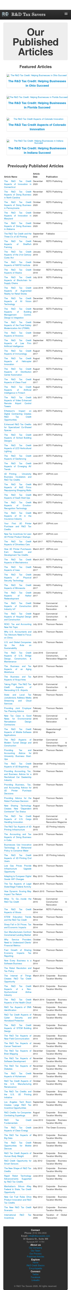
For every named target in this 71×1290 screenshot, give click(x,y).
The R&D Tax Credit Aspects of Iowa (17, 568)
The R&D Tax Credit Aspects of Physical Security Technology (17, 577)
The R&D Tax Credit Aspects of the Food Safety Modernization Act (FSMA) (17, 325)
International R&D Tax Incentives (17, 1216)
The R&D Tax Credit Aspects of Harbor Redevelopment (17, 595)
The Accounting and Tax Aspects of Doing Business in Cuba (17, 837)
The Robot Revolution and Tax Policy (17, 969)
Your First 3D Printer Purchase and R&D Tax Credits (17, 526)
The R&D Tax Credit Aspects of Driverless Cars (17, 543)
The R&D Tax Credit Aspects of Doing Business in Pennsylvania (17, 205)
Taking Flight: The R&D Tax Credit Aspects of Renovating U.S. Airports (17, 687)
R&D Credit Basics (36, 1265)
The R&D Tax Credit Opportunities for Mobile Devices (17, 1145)
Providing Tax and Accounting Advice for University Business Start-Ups (17, 755)
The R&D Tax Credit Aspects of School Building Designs (17, 437)
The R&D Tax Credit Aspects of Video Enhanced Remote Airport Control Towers (17, 402)
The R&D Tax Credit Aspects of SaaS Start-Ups (17, 496)
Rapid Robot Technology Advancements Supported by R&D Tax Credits (17, 1178)
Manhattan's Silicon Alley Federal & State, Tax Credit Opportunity (17, 1189)
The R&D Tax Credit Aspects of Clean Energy (17, 1129)
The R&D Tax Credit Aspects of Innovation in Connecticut (17, 184)
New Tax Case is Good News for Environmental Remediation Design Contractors (17, 720)
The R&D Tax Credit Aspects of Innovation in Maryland (17, 215)
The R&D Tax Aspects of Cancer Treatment (17, 1045)
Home (35, 1262)
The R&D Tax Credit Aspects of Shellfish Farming (17, 244)
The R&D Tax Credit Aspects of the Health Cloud (17, 1001)
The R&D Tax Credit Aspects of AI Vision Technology (17, 301)
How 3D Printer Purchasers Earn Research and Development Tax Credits (17, 551)
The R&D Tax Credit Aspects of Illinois (17, 911)
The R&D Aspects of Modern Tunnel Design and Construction (17, 742)
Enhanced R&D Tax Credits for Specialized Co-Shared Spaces (17, 427)
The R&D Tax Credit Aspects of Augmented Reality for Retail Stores (17, 290)
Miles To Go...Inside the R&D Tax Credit (17, 900)
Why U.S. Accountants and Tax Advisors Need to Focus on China (17, 634)
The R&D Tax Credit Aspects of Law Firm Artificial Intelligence (17, 343)
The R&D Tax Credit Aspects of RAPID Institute (17, 264)
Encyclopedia (35, 1268)
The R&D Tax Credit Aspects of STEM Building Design (17, 1028)
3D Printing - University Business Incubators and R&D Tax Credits (17, 476)
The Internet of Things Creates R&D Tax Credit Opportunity (17, 978)
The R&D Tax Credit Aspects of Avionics (17, 334)
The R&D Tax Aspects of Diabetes (17, 1067)
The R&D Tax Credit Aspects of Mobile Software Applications (17, 732)
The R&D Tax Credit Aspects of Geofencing (17, 457)
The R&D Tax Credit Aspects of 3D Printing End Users (17, 858)
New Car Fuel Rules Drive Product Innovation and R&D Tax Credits (17, 1199)
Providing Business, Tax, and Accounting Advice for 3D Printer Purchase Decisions (17, 789)
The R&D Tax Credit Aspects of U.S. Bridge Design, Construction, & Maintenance (17, 657)
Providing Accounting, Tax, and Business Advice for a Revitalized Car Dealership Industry (17, 776)
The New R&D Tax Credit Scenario (17, 1209)
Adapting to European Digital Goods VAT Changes (17, 878)
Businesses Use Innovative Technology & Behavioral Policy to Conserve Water (17, 847)
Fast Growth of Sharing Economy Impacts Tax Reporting (17, 952)
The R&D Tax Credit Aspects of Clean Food (17, 381)
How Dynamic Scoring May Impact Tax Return (17, 893)
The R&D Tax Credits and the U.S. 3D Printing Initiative (17, 1094)
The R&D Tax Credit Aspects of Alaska (17, 271)
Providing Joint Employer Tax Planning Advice (17, 710)
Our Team (35, 1250)
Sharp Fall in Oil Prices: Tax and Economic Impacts (17, 926)
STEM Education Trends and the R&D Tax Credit (17, 918)
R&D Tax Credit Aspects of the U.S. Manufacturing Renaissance (17, 1083)
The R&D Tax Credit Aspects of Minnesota (17, 586)
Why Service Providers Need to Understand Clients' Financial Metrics (17, 942)
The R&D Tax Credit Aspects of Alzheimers (17, 1075)
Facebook (35, 1277)
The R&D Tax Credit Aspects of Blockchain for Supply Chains (17, 280)
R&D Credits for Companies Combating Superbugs (17, 1114)
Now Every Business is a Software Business (17, 962)
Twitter (35, 1274)
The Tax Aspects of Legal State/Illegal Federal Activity (17, 885)
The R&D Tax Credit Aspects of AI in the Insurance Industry (17, 515)
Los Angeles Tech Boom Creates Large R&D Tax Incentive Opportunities (17, 1104)
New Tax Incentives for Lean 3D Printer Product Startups (17, 535)
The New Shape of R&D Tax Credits (17, 1170)
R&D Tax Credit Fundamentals (17, 1121)
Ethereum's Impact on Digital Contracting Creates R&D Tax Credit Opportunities (17, 415)
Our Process (36, 1253)
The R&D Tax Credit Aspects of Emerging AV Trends (17, 466)
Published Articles (35, 1256)
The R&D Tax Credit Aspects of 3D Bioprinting (17, 765)
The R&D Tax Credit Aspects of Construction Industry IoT (17, 606)
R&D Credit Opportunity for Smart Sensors (17, 1162)
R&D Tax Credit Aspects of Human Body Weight (17, 1155)
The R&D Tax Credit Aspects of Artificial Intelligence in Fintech (17, 389)
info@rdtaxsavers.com (39, 1235)
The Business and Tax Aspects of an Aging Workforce (17, 669)
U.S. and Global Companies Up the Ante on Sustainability (17, 645)
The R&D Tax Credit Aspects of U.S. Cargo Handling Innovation (17, 819)
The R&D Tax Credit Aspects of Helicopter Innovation (17, 361)
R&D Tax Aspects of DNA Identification (17, 1008)
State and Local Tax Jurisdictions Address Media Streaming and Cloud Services (17, 699)
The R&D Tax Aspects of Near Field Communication (17, 1037)
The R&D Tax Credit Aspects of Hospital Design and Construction (17, 616)
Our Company (35, 1247)
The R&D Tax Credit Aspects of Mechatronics (17, 561)
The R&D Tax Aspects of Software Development (17, 1060)
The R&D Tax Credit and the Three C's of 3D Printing (17, 235)
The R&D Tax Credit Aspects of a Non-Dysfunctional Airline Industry (17, 990)
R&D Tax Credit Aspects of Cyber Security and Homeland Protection (17, 1017)
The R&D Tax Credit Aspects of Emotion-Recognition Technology (17, 505)
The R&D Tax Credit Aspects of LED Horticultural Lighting (17, 448)
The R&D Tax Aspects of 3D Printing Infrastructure (17, 828)
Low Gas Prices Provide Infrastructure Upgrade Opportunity (17, 868)
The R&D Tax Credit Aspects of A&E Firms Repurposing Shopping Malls (17, 487)
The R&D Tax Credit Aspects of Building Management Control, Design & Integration (17, 313)
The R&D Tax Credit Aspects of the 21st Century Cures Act (17, 254)
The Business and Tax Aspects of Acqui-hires (17, 678)
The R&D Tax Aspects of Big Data (17, 1136)
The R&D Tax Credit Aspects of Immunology (17, 352)
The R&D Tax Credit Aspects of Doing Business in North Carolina (17, 194)
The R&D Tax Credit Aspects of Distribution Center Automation (17, 371)
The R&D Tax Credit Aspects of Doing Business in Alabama (17, 226)
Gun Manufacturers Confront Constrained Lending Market (17, 933)
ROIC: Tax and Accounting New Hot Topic (17, 626)
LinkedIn (36, 1280)
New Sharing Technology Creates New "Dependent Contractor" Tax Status (17, 808)
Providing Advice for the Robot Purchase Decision (17, 799)
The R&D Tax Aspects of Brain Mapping (17, 1052)
